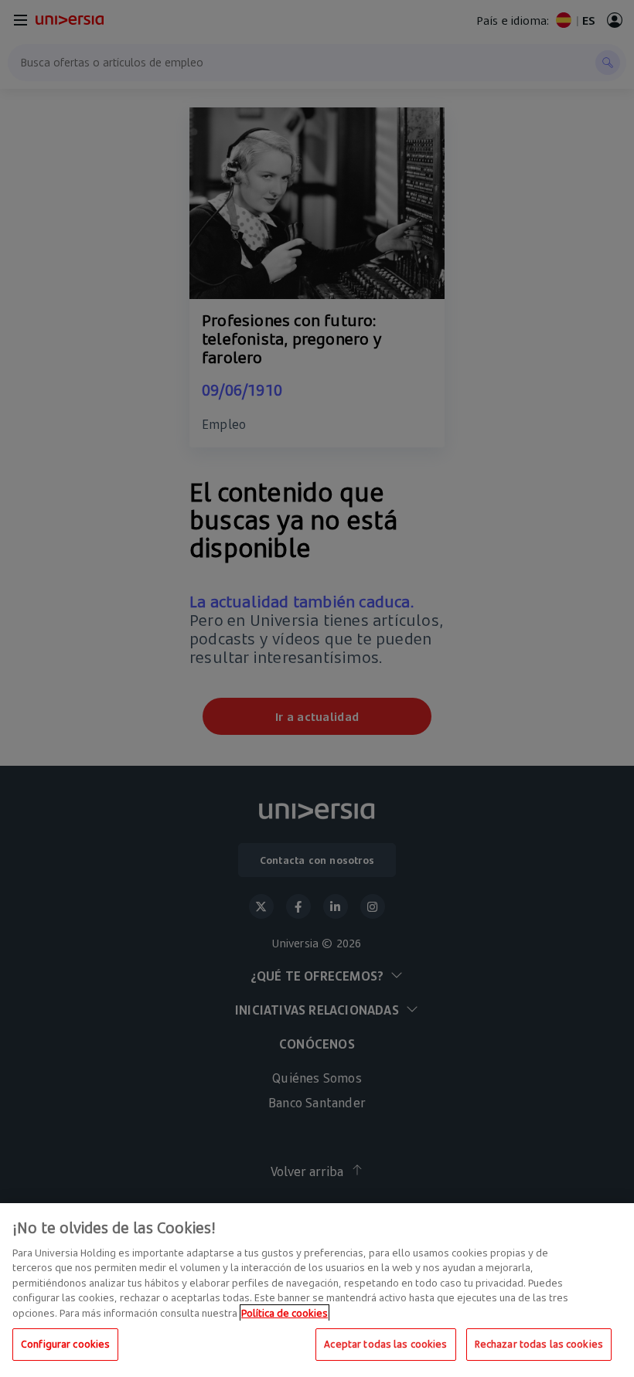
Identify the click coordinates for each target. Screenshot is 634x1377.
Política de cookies (284, 1313)
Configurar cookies (65, 1344)
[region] (317, 1290)
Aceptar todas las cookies (385, 1344)
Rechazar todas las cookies (539, 1344)
